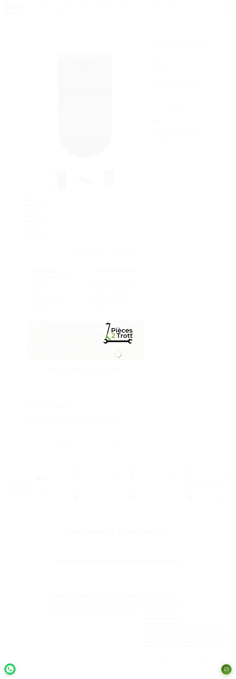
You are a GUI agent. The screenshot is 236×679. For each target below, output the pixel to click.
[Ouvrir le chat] (226, 669)
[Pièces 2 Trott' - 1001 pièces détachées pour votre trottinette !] (118, 332)
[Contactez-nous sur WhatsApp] (9, 669)
